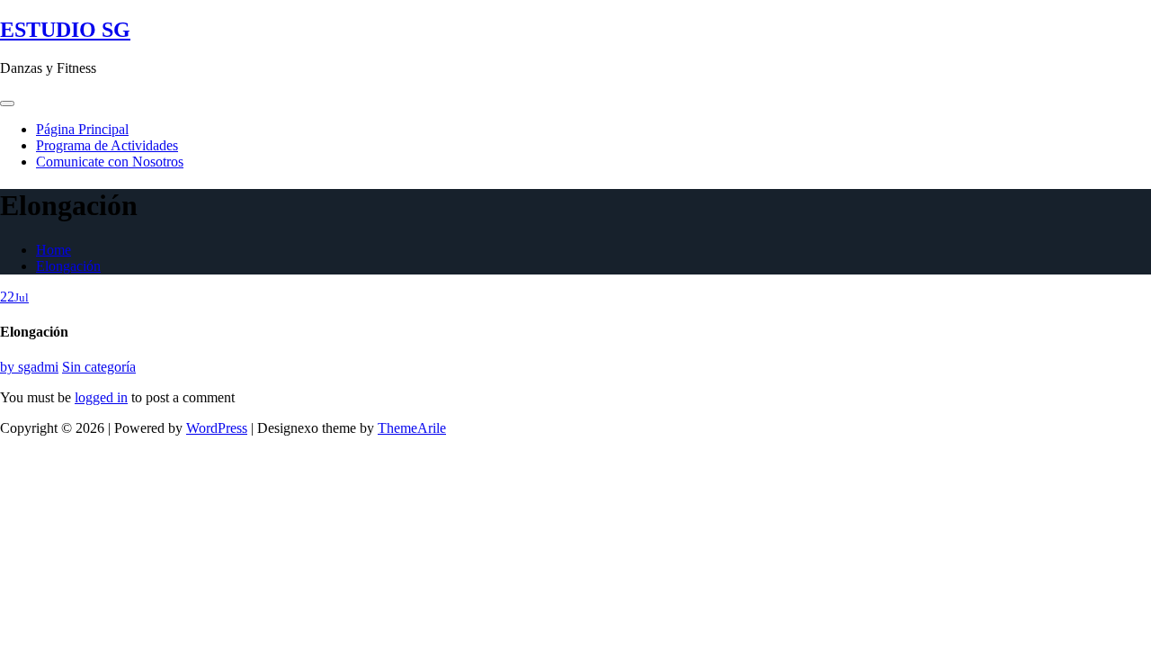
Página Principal (82, 129)
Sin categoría (99, 366)
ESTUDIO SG (65, 29)
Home (53, 249)
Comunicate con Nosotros (109, 161)
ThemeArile (412, 428)
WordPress (216, 428)
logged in (101, 397)
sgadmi (29, 366)
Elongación (68, 266)
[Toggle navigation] (7, 103)
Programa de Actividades (107, 145)
